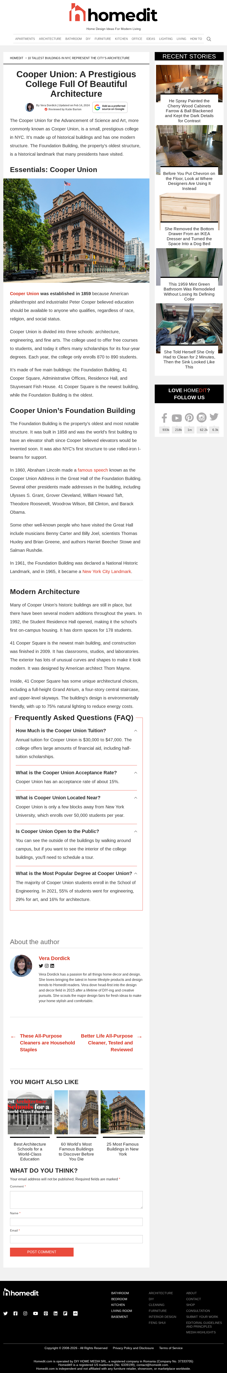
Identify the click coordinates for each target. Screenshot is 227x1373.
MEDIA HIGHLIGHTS (201, 1332)
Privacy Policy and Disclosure (133, 1348)
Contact (193, 1299)
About (191, 1293)
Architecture (50, 39)
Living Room (121, 1311)
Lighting (166, 39)
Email (15, 1230)
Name (15, 1213)
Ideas (150, 39)
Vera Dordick (48, 105)
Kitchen (121, 39)
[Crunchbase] (75, 1314)
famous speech (93, 470)
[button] (76, 230)
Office (137, 39)
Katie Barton (73, 109)
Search (209, 39)
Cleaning (156, 1305)
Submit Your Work (202, 1317)
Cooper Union (24, 293)
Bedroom (119, 1299)
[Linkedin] (52, 967)
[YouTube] (35, 1314)
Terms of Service (171, 1348)
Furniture (103, 39)
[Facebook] (16, 1314)
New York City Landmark (106, 571)
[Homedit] (113, 13)
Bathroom (73, 39)
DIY (88, 39)
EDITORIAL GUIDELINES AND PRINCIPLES (204, 1324)
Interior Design (162, 1317)
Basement (119, 1317)
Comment (18, 1186)
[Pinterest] (46, 1314)
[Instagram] (47, 967)
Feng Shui (157, 1323)
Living (181, 39)
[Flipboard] (65, 1314)
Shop (190, 1305)
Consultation (198, 1311)
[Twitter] (41, 967)
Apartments (25, 39)
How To (196, 39)
